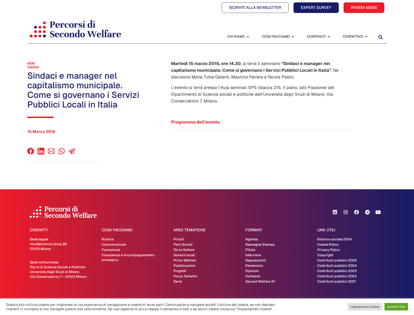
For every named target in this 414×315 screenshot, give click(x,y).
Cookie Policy (328, 244)
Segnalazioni (255, 260)
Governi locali (184, 255)
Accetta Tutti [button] (396, 307)
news (31, 63)
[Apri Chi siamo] (247, 36)
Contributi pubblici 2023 (337, 271)
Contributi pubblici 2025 (337, 260)
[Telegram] (367, 212)
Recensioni (254, 265)
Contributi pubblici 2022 (337, 276)
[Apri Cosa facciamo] (292, 36)
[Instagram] (346, 212)
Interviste (253, 255)
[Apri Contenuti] (328, 36)
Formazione (111, 250)
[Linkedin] (335, 212)
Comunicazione (114, 244)
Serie (177, 281)
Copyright (325, 255)
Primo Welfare (184, 260)
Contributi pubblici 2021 (336, 281)
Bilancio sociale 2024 (334, 239)
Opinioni (252, 271)
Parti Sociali (183, 244)
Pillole (250, 250)
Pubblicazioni (184, 265)
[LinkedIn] (41, 153)
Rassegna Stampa (260, 244)
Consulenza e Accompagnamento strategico (128, 257)
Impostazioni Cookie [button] (365, 307)
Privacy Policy (328, 250)
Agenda (33, 67)
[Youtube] (378, 212)
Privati (178, 239)
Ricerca (108, 239)
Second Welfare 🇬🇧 (260, 281)
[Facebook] (30, 153)
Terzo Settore (184, 250)
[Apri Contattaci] (366, 36)
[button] (380, 37)
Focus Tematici (185, 276)
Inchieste (252, 276)
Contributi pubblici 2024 (337, 265)
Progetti (179, 271)
